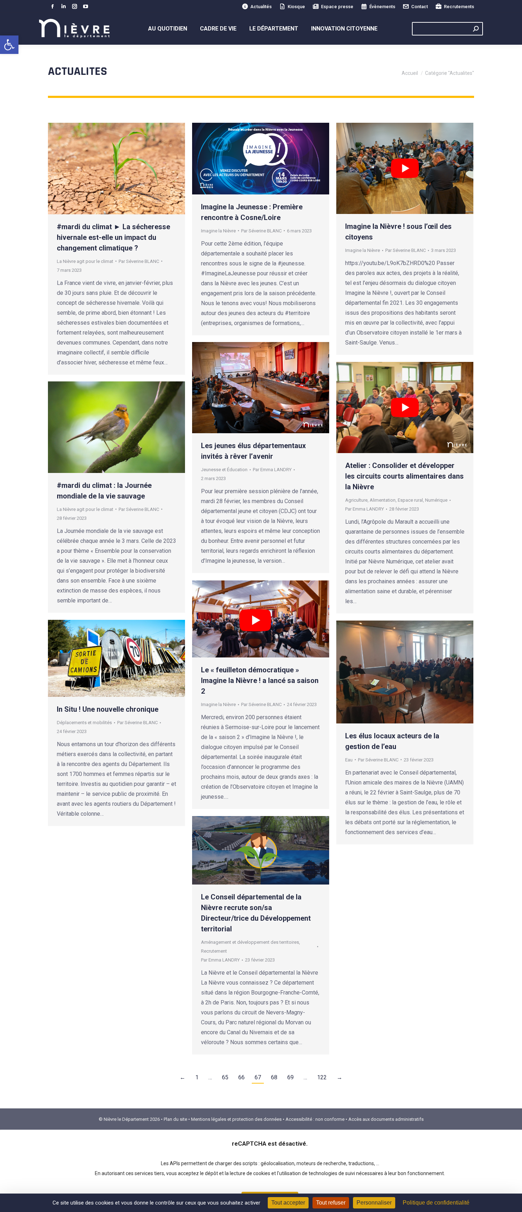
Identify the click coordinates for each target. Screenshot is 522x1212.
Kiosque (296, 6)
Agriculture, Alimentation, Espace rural (384, 500)
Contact (419, 6)
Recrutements (459, 6)
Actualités (261, 6)
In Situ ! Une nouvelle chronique (108, 709)
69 (290, 1077)
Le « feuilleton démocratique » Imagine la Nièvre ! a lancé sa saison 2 (260, 680)
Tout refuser (331, 1203)
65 (225, 1077)
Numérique (436, 500)
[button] (9, 44)
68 (274, 1077)
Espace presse (337, 6)
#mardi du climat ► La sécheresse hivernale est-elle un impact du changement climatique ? (113, 237)
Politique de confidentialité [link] (436, 1203)
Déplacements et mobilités (84, 722)
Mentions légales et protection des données (236, 1119)
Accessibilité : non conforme (315, 1119)
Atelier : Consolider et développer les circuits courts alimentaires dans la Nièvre (404, 476)
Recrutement (214, 951)
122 (322, 1077)
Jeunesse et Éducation (224, 469)
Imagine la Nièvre (218, 230)
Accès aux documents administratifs (386, 1119)
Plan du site (175, 1119)
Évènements (382, 6)
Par (139, 261)
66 (241, 1077)
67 (258, 1077)
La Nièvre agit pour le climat (85, 261)
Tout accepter (288, 1203)
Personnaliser (374, 1203)
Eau (349, 759)
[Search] (476, 28)
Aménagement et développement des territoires (250, 942)
